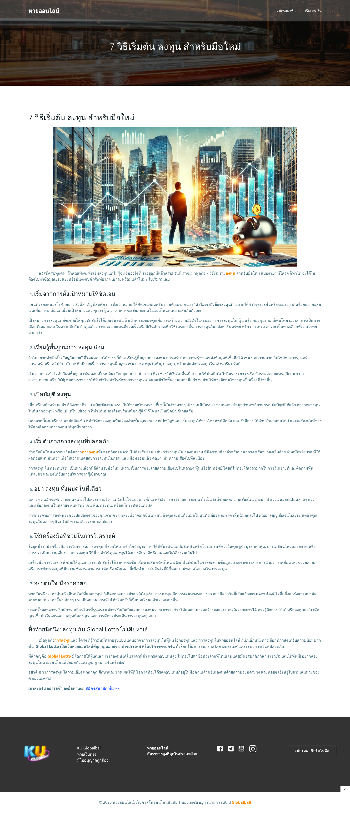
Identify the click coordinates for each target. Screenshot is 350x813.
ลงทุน (230, 273)
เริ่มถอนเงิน (313, 11)
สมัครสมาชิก (286, 11)
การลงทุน (90, 452)
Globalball (241, 802)
